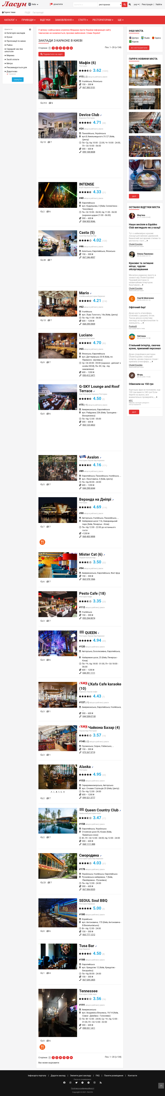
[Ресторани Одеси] (153, 38)
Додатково (12, 71)
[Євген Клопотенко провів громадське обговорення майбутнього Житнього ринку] (145, 132)
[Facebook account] (64, 1083)
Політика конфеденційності (82, 1088)
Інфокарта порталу (37, 1075)
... (146, 241)
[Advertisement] (79, 165)
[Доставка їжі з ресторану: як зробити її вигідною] (145, 85)
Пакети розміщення (113, 1075)
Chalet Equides (135, 244)
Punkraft (133, 326)
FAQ (98, 1075)
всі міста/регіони (139, 48)
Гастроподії (38, 12)
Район (10, 45)
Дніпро (135, 38)
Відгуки (45, 19)
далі (134, 196)
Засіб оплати (13, 59)
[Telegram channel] (88, 1083)
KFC (131, 400)
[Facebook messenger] (82, 1083)
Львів (147, 38)
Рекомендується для (17, 67)
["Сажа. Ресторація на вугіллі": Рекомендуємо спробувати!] (145, 190)
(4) (104, 727)
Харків (135, 41)
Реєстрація (147, 4)
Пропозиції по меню (16, 41)
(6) (87, 63)
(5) (87, 232)
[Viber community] (94, 1083)
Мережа (10, 55)
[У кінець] (71, 48)
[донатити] (51, 5)
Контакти (132, 1075)
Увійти (159, 4)
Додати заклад (58, 1075)
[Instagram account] (70, 1083)
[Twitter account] (76, 1083)
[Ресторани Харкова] (130, 42)
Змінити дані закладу (80, 1075)
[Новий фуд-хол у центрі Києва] (145, 156)
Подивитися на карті (53, 54)
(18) (92, 593)
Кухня (9, 37)
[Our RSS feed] (101, 1083)
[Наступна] (67, 48)
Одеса (158, 38)
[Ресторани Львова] (142, 38)
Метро (10, 63)
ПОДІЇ (27, 12)
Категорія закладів (16, 33)
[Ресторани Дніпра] (130, 38)
